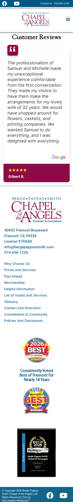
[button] (68, 19)
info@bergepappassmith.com (29, 247)
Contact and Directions (22, 308)
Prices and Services (20, 270)
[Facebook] (51, 495)
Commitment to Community (25, 314)
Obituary (11, 302)
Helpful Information (19, 289)
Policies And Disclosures (23, 321)
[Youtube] (65, 495)
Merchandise (14, 283)
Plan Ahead (13, 276)
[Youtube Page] (19, 3)
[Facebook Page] (7, 3)
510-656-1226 (16, 252)
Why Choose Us (17, 264)
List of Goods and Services (25, 295)
